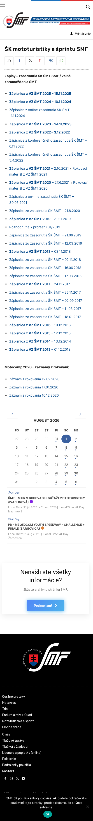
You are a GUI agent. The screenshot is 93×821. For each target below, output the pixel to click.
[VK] (50, 60)
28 (56, 473)
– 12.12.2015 (40, 333)
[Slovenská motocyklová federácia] (46, 20)
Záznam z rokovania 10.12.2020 (34, 395)
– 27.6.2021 (39, 182)
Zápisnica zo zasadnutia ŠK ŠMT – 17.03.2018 (45, 276)
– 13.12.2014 (40, 341)
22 (66, 464)
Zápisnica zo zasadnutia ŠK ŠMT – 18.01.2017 (45, 317)
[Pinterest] (40, 60)
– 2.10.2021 (39, 168)
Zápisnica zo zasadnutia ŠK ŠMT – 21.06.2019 (45, 235)
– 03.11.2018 (40, 251)
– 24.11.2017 (39, 284)
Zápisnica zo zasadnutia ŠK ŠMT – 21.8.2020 (44, 211)
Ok (48, 814)
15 (66, 456)
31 (56, 439)
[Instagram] (11, 779)
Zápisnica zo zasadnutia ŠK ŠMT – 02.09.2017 (45, 300)
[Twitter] (29, 60)
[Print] (9, 60)
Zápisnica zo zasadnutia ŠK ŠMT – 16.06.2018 (45, 268)
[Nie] (87, 806)
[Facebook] (19, 60)
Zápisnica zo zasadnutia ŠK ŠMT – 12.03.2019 (45, 243)
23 (76, 464)
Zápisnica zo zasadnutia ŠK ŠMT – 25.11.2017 (45, 292)
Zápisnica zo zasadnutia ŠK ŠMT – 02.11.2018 (45, 259)
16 (76, 456)
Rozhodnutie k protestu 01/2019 (34, 227)
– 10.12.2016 (40, 325)
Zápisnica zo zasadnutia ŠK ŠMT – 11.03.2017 (45, 309)
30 (76, 473)
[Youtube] (23, 779)
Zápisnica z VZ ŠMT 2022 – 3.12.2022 (39, 132)
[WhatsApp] (60, 60)
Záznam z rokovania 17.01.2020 (33, 387)
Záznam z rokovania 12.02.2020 (34, 379)
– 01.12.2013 (40, 349)
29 (66, 473)
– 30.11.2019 (40, 219)
